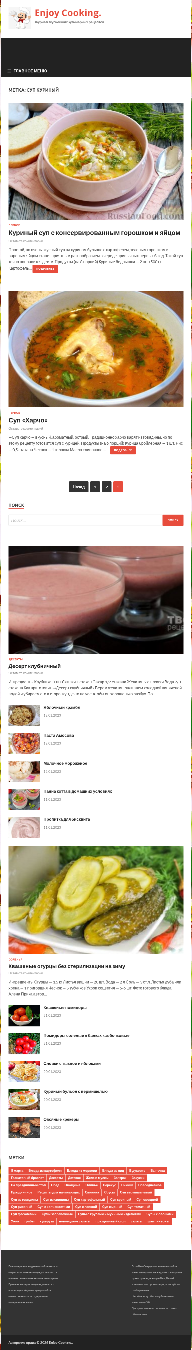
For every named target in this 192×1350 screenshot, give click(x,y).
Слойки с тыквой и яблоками (72, 1063)
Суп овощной (147, 1199)
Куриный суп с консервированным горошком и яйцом (94, 232)
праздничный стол (111, 1221)
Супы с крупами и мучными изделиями (109, 1214)
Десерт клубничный (34, 666)
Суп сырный (112, 1207)
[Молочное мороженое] (24, 780)
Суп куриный (120, 1199)
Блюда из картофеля (45, 1170)
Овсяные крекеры (62, 1119)
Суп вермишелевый (136, 1192)
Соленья (15, 959)
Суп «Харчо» (28, 420)
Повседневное (150, 1185)
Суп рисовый (21, 1207)
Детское (74, 1178)
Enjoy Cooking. (68, 12)
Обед (55, 1185)
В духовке (137, 1170)
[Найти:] (96, 520)
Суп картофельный (89, 1199)
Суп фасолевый (23, 1214)
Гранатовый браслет (27, 1178)
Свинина (92, 1192)
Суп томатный (139, 1207)
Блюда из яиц (113, 1170)
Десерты (15, 659)
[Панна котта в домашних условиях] (24, 808)
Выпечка (157, 1170)
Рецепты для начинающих (59, 1192)
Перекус (109, 1185)
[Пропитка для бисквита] (24, 836)
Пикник (127, 1185)
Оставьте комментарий (25, 241)
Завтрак (120, 1178)
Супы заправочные (57, 1214)
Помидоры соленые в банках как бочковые (87, 1035)
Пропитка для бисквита (67, 819)
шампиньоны (158, 1221)
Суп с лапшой (86, 1207)
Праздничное (21, 1192)
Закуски (138, 1178)
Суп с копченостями (54, 1207)
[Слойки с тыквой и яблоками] (24, 1080)
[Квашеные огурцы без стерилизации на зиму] (96, 955)
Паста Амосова (59, 735)
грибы (29, 1221)
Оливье (92, 1185)
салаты (136, 1221)
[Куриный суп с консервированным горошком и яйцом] (96, 163)
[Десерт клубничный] (96, 654)
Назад (79, 486)
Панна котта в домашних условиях (78, 791)
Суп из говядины (24, 1199)
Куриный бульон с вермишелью (76, 1091)
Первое (14, 225)
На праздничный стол (28, 1185)
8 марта (17, 1170)
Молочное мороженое (65, 763)
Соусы (109, 1192)
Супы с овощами (160, 1214)
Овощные (72, 1185)
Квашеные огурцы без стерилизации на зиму (66, 966)
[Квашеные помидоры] (24, 1024)
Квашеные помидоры (65, 1007)
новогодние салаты (74, 1221)
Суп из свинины (56, 1199)
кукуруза (47, 1221)
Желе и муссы (97, 1178)
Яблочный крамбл (62, 707)
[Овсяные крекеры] (24, 1136)
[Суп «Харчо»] (96, 351)
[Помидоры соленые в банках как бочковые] (24, 1052)
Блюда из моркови (82, 1170)
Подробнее (45, 268)
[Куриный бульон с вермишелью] (24, 1108)
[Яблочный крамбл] (24, 724)
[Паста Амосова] (24, 752)
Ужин (15, 1221)
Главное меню (30, 70)
